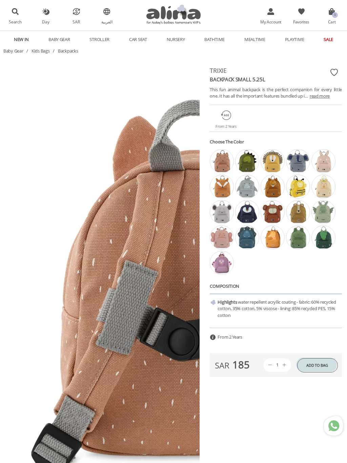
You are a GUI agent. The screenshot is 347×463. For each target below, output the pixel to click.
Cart (332, 21)
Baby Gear (13, 51)
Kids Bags (40, 51)
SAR (76, 21)
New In (21, 39)
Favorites (301, 21)
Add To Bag (317, 365)
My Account (270, 21)
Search (15, 21)
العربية (107, 21)
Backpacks (68, 51)
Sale (328, 39)
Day (45, 21)
